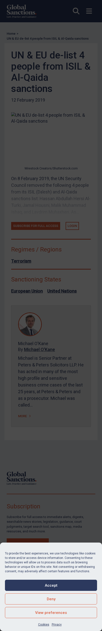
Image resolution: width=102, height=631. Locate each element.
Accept (51, 585)
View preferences (51, 612)
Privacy (57, 624)
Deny (51, 599)
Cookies (43, 624)
